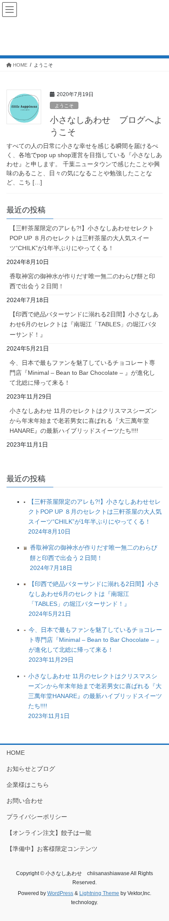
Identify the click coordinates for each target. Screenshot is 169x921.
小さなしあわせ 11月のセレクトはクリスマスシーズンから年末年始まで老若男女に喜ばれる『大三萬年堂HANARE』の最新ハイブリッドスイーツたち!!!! (83, 420)
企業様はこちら (27, 784)
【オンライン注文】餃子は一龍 (48, 832)
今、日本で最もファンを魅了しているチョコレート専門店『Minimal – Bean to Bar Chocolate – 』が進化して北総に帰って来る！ (82, 372)
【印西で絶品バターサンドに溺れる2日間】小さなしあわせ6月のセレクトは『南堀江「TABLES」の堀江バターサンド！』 (84, 324)
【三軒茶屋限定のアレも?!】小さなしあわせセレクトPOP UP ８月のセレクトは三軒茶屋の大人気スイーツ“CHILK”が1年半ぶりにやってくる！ (82, 238)
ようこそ (64, 105)
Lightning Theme (99, 893)
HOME (15, 752)
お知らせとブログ (30, 768)
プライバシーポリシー (36, 816)
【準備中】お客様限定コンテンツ (52, 848)
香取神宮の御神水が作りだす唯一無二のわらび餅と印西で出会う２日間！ (82, 281)
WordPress (60, 893)
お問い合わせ (24, 800)
